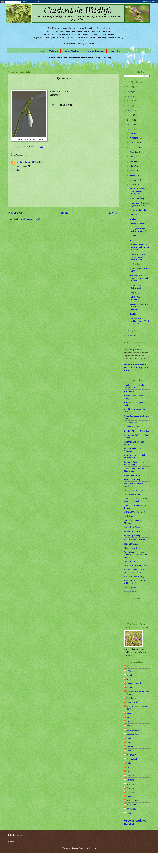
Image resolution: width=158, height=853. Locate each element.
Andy (128, 670)
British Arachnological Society (133, 403)
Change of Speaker (137, 223)
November (134, 137)
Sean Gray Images (131, 543)
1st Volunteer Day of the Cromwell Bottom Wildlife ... (139, 247)
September (134, 147)
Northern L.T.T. (136, 235)
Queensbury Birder (132, 527)
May (132, 166)
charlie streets (132, 800)
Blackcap (133, 219)
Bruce (128, 679)
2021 (129, 87)
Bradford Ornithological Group (134, 397)
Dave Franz (131, 698)
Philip (128, 763)
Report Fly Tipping (132, 535)
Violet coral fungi (136, 198)
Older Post (113, 212)
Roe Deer (133, 313)
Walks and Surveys (94, 50)
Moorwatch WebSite (132, 494)
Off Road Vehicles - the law (135, 512)
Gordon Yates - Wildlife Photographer (134, 469)
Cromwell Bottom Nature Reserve (134, 443)
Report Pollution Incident (134, 539)
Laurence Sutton (133, 734)
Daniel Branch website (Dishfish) (133, 449)
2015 (129, 115)
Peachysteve (131, 754)
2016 (129, 110)
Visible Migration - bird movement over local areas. (135, 571)
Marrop (129, 746)
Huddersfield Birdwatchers (135, 475)
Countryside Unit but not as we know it (138, 229)
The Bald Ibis (130, 561)
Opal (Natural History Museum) (133, 521)
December (134, 133)
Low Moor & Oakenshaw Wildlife (134, 484)
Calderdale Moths (131, 426)
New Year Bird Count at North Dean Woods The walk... (139, 321)
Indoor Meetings (72, 50)
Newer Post (15, 212)
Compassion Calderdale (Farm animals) (137, 436)
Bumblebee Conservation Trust (134, 410)
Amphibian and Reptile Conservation (134, 386)
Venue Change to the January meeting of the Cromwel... (138, 257)
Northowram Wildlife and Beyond (135, 506)
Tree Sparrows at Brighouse (135, 565)
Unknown (130, 775)
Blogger (92, 848)
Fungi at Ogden (136, 292)
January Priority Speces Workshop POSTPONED (139, 307)
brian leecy (131, 796)
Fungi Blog (114, 50)
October (133, 142)
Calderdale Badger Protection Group (136, 417)
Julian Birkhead (133, 729)
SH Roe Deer (135, 263)
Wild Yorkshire (130, 587)
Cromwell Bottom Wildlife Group (137, 692)
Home (41, 50)
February (134, 180)
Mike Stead (131, 750)
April (132, 170)
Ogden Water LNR (132, 516)
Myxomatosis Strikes (138, 210)
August (133, 151)
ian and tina (131, 808)
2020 (129, 91)
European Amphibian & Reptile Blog (134, 463)
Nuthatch (133, 240)
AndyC (129, 675)
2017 (129, 105)
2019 (129, 96)
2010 (129, 335)
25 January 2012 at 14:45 (33, 161)
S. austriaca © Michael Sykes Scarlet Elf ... (139, 204)
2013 (129, 124)
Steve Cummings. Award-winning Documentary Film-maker (136, 554)
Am (128, 666)
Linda (19, 161)
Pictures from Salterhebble (135, 286)
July (132, 156)
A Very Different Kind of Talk (138, 269)
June (132, 161)
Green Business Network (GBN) (136, 707)
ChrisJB (129, 687)
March (133, 175)
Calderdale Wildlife (134, 683)
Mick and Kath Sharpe (133, 490)
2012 (129, 129)
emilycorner (131, 804)
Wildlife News (130, 591)
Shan (128, 767)
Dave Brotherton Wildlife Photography (134, 456)
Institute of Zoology (132, 479)
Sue (128, 771)
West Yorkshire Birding (134, 576)
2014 (129, 119)
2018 (129, 101)
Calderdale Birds (131, 422)
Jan (127, 717)
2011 (129, 330)
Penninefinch (131, 759)
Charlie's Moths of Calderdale (136, 430)
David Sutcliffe (132, 702)
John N (129, 725)
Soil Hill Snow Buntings (135, 298)
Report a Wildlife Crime (134, 531)
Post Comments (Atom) (30, 218)
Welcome (53, 50)
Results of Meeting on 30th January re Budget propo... (138, 191)
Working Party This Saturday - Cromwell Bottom (138, 278)
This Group (129, 350)
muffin (129, 813)
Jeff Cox (129, 721)
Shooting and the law (133, 547)
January (133, 184)
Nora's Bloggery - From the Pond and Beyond (135, 500)
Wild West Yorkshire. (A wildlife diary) (134, 581)
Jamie (128, 713)
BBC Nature (129, 391)
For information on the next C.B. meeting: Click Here (136, 368)
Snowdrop (133, 214)
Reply (18, 169)
